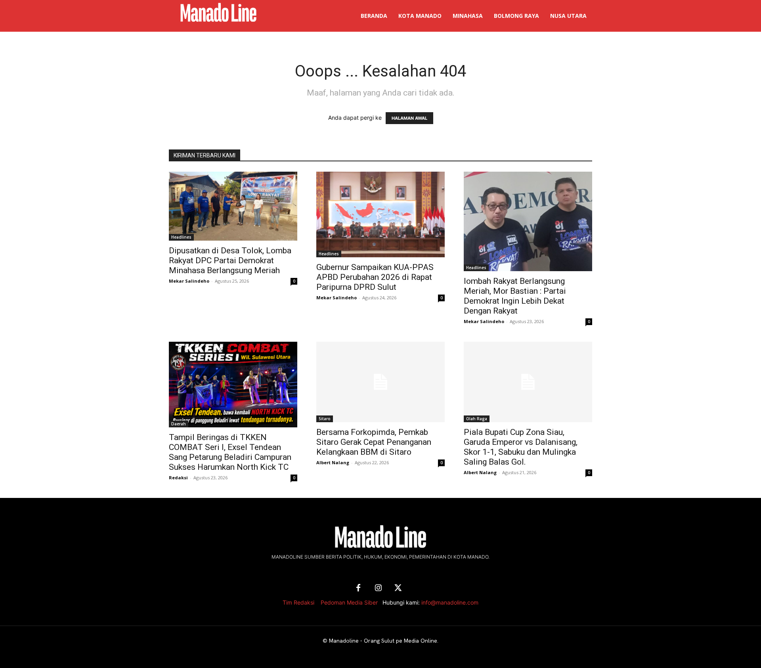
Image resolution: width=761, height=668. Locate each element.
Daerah (178, 424)
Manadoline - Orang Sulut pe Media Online (383, 640)
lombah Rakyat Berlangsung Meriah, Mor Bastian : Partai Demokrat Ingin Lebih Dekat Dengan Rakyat (515, 296)
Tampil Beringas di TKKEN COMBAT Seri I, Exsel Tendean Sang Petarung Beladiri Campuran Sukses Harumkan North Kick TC (230, 452)
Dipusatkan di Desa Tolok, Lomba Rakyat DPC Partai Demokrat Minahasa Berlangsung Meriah (230, 260)
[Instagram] (378, 588)
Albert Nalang (332, 462)
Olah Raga (476, 418)
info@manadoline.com (449, 602)
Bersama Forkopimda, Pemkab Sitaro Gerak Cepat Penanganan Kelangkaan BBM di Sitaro (373, 442)
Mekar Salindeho (189, 281)
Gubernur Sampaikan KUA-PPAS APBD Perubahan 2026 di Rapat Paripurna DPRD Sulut (375, 277)
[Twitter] (398, 588)
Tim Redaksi (298, 602)
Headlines (181, 237)
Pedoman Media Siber (349, 602)
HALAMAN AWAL (409, 118)
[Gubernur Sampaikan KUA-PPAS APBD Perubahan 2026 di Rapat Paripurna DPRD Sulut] (380, 214)
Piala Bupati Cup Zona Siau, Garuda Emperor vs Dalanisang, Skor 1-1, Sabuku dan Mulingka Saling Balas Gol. (520, 447)
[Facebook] (358, 588)
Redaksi (178, 477)
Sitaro (325, 418)
